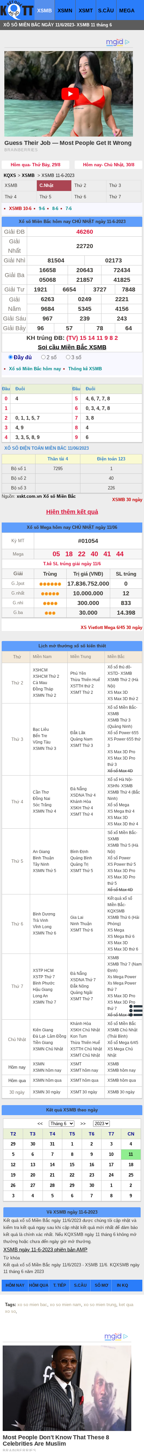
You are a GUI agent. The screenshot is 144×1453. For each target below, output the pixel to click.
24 (111, 1175)
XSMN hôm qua (47, 1080)
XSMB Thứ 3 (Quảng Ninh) (119, 723)
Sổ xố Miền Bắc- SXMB (122, 835)
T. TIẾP (59, 1285)
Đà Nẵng (78, 789)
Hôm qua (17, 1080)
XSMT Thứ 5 (81, 870)
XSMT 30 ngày (83, 1092)
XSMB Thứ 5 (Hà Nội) (122, 848)
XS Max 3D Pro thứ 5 (121, 880)
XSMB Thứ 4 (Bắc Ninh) (123, 795)
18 (131, 1164)
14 (52, 1164)
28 (52, 1185)
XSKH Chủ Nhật (85, 1030)
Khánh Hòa (80, 801)
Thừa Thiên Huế (85, 679)
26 (13, 1185)
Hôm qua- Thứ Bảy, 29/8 (35, 164)
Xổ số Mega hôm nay (49, 527)
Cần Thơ (41, 792)
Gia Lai (76, 917)
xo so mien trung (100, 1304)
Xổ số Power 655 (123, 733)
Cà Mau (40, 682)
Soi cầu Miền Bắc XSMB (72, 347)
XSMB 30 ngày (127, 499)
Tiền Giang (43, 1042)
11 (131, 1154)
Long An (40, 996)
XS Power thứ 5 (121, 864)
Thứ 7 (115, 196)
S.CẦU (106, 10)
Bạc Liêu (41, 729)
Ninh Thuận (81, 923)
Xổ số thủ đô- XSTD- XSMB (119, 670)
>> (83, 1123)
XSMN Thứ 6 (44, 933)
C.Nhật (46, 185)
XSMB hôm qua (121, 1080)
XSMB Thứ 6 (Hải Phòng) (123, 920)
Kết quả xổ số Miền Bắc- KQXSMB (119, 904)
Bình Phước (44, 983)
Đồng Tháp (43, 689)
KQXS (10, 175)
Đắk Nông (79, 986)
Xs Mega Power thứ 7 (121, 986)
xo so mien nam (65, 1304)
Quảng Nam (81, 739)
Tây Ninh (41, 864)
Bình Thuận (43, 858)
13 (32, 1164)
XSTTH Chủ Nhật (86, 1049)
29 (13, 1143)
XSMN (65, 10)
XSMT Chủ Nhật (85, 1055)
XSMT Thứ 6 (81, 930)
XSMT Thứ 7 (81, 999)
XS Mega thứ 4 (121, 811)
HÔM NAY (15, 1285)
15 (72, 1164)
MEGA (127, 10)
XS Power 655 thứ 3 (124, 742)
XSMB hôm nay (121, 1070)
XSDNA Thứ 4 (83, 795)
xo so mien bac (32, 1304)
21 (52, 1175)
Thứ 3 (115, 185)
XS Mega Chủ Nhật (120, 1052)
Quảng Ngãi (81, 992)
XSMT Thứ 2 (81, 692)
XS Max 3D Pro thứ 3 (121, 761)
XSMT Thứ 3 (81, 745)
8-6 (55, 208)
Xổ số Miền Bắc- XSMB (122, 710)
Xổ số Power (119, 858)
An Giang (41, 851)
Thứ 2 (80, 185)
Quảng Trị (79, 864)
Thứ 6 (80, 196)
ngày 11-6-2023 (110, 221)
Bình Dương (44, 914)
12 (13, 1164)
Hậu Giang (43, 989)
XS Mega (115, 930)
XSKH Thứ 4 (81, 808)
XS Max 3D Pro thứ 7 (121, 1005)
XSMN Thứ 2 (44, 695)
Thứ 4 (10, 196)
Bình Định (79, 851)
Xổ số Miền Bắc (121, 1023)
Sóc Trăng (42, 805)
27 (32, 1185)
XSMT (86, 10)
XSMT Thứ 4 (81, 814)
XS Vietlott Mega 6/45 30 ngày (111, 627)
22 (72, 1175)
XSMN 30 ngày (46, 1092)
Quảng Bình (81, 858)
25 (131, 1175)
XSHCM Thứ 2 (46, 676)
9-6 (42, 208)
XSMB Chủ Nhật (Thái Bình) (122, 1033)
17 (111, 1164)
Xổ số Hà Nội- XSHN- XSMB (120, 782)
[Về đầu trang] (137, 1446)
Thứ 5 (45, 196)
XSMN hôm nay (47, 1070)
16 (91, 1164)
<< (40, 1123)
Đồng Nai (41, 798)
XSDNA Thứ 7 (83, 980)
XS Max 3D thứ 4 (122, 824)
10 (111, 1154)
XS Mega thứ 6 (121, 936)
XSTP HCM (43, 970)
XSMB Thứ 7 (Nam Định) (124, 967)
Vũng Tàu (42, 742)
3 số (76, 357)
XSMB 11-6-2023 (58, 175)
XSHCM (40, 670)
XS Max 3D (117, 692)
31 (52, 1143)
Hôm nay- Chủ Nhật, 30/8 (108, 164)
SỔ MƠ (101, 1285)
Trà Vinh (40, 920)
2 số (52, 357)
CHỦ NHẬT (83, 221)
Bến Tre (40, 736)
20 (32, 1175)
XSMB (44, 10)
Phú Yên (78, 673)
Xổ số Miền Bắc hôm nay (45, 221)
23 (91, 1175)
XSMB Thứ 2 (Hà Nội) (122, 682)
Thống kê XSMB (85, 368)
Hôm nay (17, 1067)
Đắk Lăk (77, 733)
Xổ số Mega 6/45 (122, 1042)
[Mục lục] (136, 1010)
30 (32, 1143)
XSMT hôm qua (84, 1080)
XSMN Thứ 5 (44, 870)
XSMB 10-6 (20, 208)
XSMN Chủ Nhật (48, 1049)
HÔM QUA (39, 1285)
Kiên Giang (43, 1030)
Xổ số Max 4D (120, 771)
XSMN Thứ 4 (44, 811)
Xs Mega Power (121, 977)
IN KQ (122, 1285)
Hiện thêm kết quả (72, 512)
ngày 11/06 (106, 527)
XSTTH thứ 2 (82, 686)
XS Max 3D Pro (121, 752)
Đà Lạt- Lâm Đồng (49, 1036)
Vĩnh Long (42, 926)
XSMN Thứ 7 (44, 1002)
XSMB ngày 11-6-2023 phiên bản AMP (45, 1249)
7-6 (69, 208)
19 (13, 1175)
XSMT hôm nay (84, 1070)
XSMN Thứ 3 (44, 748)
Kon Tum (78, 1036)
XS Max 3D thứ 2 (122, 698)
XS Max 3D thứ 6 (122, 949)
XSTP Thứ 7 (44, 977)
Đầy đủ (23, 357)
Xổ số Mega (118, 805)
